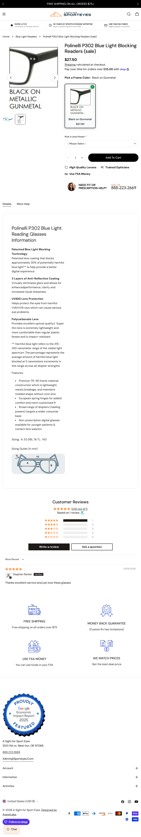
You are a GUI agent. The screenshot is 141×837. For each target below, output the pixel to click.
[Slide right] (55, 77)
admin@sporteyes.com (18, 758)
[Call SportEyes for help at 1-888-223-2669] (102, 186)
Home (6, 36)
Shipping (70, 64)
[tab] (7, 204)
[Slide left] (11, 77)
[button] (52, 520)
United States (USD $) (21, 801)
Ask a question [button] (92, 547)
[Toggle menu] (4, 14)
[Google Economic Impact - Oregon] (24, 715)
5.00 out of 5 (79, 509)
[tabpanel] (70, 350)
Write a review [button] (49, 547)
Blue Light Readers (26, 36)
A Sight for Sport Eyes (26, 810)
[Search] (128, 14)
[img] (13, 569)
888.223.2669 (11, 752)
